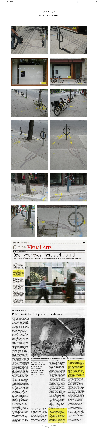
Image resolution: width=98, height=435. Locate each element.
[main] (49, 14)
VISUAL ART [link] (83, 2)
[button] (96, 1)
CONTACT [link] (91, 2)
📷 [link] (77, 1)
